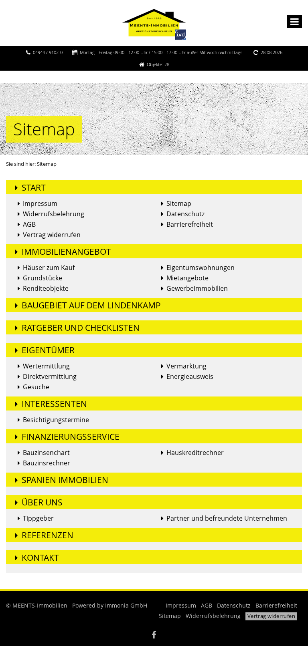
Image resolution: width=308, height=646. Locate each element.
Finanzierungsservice (71, 436)
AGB (29, 224)
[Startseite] (154, 22)
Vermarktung (186, 366)
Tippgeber (38, 518)
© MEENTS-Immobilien (36, 605)
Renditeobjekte (46, 288)
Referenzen (47, 535)
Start (34, 187)
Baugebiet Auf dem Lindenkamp (91, 305)
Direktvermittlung (50, 376)
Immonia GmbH (126, 605)
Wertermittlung (46, 366)
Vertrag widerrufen (52, 234)
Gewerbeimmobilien (197, 288)
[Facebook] (154, 636)
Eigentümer (48, 350)
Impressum (40, 203)
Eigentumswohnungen (200, 267)
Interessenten (54, 403)
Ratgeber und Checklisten (81, 327)
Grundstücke (42, 278)
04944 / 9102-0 (48, 52)
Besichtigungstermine (56, 419)
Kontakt (40, 557)
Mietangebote (187, 278)
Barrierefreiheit (189, 224)
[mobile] (294, 21)
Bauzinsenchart (46, 452)
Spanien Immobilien (65, 479)
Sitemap (178, 203)
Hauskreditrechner (195, 452)
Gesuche (36, 386)
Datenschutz (185, 213)
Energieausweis (189, 376)
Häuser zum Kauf (49, 267)
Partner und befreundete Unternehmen (226, 518)
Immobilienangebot (66, 251)
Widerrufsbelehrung (53, 213)
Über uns (42, 502)
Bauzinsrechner (46, 463)
